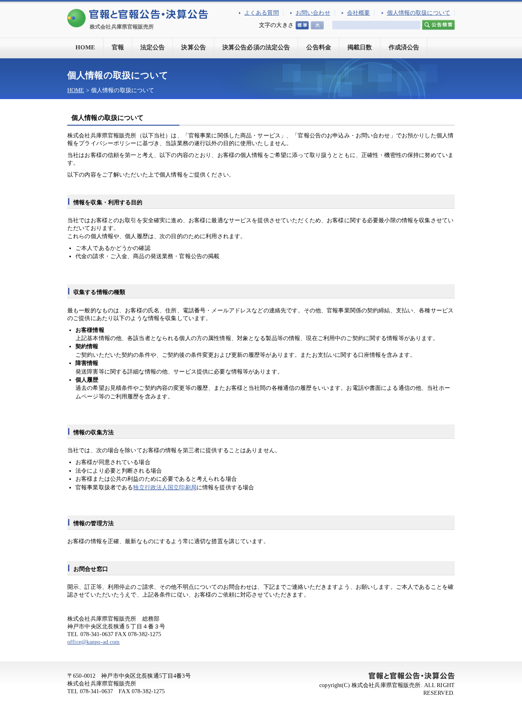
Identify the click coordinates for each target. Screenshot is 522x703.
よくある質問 (261, 13)
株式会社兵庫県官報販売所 (122, 27)
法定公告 (152, 47)
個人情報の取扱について (419, 13)
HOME (85, 47)
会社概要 (358, 13)
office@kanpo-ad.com (93, 642)
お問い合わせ (313, 13)
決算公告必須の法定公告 (256, 47)
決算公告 (193, 47)
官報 (118, 47)
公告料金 (318, 47)
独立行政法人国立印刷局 (165, 487)
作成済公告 (404, 47)
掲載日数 (359, 47)
